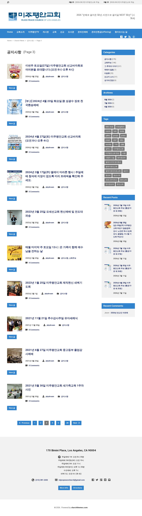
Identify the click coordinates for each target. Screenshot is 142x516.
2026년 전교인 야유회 (119, 313)
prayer (108, 140)
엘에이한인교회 (111, 167)
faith (115, 131)
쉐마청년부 (121, 158)
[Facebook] (121, 37)
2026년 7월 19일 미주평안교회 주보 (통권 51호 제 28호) (122, 208)
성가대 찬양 (109, 80)
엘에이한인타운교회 (113, 171)
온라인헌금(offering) (101, 32)
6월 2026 (108, 107)
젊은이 (125, 171)
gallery (108, 136)
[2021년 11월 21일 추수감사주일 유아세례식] (14, 330)
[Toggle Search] (8, 2)
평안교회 (123, 180)
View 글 (12, 88)
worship (108, 144)
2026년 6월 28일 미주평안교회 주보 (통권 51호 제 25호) (122, 285)
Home (10, 32)
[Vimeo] (105, 480)
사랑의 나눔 (110, 158)
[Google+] (101, 480)
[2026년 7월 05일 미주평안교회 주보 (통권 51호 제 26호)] (107, 269)
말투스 (108, 149)
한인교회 (120, 184)
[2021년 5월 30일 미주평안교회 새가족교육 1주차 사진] (14, 397)
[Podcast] (134, 37)
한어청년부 (110, 184)
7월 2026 (108, 103)
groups (115, 136)
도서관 (71, 32)
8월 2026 (108, 100)
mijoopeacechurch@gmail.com (72, 480)
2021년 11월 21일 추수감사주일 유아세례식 (51, 318)
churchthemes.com (79, 507)
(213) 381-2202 (41, 480)
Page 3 (39, 41)
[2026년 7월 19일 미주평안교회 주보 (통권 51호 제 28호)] (107, 209)
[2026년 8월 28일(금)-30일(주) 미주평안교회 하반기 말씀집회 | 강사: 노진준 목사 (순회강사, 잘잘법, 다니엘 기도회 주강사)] (107, 227)
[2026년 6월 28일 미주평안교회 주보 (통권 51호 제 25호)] (107, 287)
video (121, 140)
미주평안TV (33, 32)
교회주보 (72, 258)
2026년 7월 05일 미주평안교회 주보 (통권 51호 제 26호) (122, 268)
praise (123, 136)
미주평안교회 (118, 149)
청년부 (108, 175)
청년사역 (116, 175)
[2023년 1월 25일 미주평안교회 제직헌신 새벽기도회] (14, 294)
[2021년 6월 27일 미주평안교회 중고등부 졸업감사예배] (14, 361)
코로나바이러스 (111, 180)
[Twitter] (125, 37)
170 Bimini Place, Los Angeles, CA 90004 (71, 450)
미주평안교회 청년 (112, 153)
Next (75, 423)
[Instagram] (109, 480)
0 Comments (34, 81)
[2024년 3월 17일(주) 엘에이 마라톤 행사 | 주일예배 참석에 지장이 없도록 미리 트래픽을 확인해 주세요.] (14, 184)
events (108, 131)
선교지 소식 (109, 77)
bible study (109, 127)
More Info (64, 488)
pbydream (50, 76)
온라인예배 (83, 32)
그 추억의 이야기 (111, 66)
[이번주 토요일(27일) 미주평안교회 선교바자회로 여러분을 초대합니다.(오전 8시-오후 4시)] (14, 77)
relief (115, 140)
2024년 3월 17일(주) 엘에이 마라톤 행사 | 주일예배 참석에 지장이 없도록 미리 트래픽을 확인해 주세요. (54, 176)
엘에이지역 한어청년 (113, 162)
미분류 (107, 73)
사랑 (124, 153)
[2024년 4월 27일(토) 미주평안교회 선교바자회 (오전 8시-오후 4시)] (14, 148)
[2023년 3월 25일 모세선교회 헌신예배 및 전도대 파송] (14, 223)
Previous (25, 423)
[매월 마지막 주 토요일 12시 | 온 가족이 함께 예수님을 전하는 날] (14, 259)
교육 (54, 32)
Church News (19, 41)
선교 (62, 32)
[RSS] (129, 37)
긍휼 (122, 144)
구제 (116, 144)
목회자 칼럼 (109, 70)
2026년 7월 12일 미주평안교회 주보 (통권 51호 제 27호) (122, 251)
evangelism (120, 127)
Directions (77, 488)
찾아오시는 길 (121, 32)
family (122, 131)
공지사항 (30, 41)
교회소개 (21, 32)
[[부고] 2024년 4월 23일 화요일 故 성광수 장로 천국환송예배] (14, 112)
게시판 (46, 32)
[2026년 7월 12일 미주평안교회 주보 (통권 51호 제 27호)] (107, 252)
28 (67, 423)
